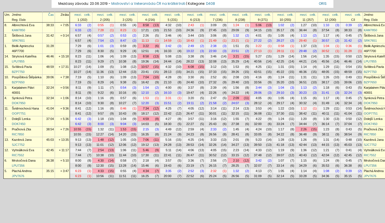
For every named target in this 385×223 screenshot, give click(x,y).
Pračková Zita (21, 129)
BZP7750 (18, 71)
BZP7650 (18, 82)
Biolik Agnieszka (23, 46)
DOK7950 (18, 103)
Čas (51, 14)
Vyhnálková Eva (23, 150)
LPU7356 (18, 165)
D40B (210, 3)
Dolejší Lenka (21, 119)
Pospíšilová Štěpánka (26, 77)
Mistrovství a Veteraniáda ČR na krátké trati (148, 3)
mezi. (78, 14)
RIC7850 (18, 134)
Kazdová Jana (22, 139)
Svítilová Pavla (22, 66)
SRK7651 (18, 40)
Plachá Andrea (22, 171)
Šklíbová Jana (21, 35)
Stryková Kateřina (24, 56)
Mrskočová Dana (24, 160)
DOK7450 (18, 124)
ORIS (323, 3)
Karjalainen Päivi (23, 87)
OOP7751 (19, 113)
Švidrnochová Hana (25, 108)
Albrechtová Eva (23, 25)
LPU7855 (18, 61)
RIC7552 (18, 155)
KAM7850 (18, 30)
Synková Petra (22, 98)
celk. (87, 14)
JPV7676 (18, 176)
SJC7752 (18, 144)
